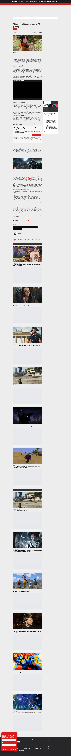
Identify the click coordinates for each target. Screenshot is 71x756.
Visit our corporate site (48, 739)
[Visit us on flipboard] (44, 1)
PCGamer (19, 28)
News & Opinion (27, 3)
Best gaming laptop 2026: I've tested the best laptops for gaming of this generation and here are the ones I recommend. (51, 127)
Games (16, 3)
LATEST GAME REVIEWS (54, 102)
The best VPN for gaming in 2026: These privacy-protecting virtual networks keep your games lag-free (51, 110)
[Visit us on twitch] (42, 1)
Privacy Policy (12, 748)
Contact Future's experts (28, 746)
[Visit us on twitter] (38, 1)
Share (15, 32)
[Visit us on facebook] (36, 1)
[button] (58, 1)
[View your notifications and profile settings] (56, 1)
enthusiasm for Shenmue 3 (36, 56)
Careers (48, 748)
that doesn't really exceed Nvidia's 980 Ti (34, 108)
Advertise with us (27, 748)
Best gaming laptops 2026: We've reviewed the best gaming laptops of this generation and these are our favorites (50, 115)
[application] (27, 90)
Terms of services (25, 137)
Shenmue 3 (36, 226)
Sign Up (9, 745)
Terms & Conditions (8, 749)
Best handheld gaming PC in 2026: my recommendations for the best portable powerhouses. (51, 132)
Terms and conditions (39, 746)
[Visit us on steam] (35, 1)
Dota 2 (25, 226)
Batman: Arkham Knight (18, 226)
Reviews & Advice (35, 3)
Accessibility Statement (39, 748)
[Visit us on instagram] (39, 1)
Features (15, 28)
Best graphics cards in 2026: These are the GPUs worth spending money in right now (50, 121)
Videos (45, 3)
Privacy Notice (16, 138)
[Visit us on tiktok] (45, 1)
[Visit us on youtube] (41, 1)
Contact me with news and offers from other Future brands (9, 742)
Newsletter (50, 3)
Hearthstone (30, 226)
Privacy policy (49, 746)
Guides (41, 3)
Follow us (35, 32)
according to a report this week (25, 178)
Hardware (21, 3)
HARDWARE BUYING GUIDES (47, 102)
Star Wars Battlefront (17, 229)
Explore (54, 3)
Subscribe (49, 1)
